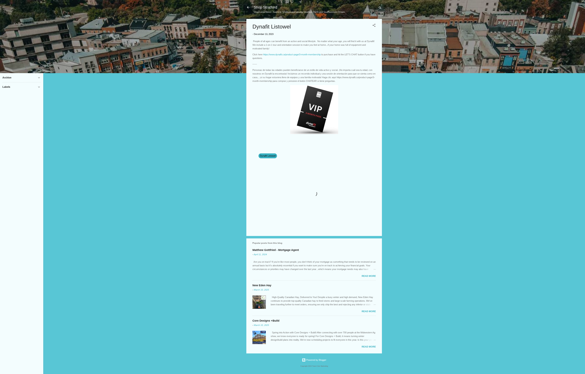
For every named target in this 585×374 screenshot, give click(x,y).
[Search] (380, 8)
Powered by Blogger (316, 360)
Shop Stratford (265, 7)
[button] (374, 25)
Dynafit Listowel (268, 155)
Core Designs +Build (265, 320)
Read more (369, 276)
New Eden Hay (261, 285)
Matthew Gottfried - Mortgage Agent (275, 250)
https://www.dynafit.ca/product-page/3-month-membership (292, 54)
